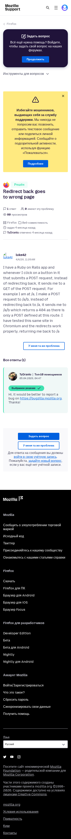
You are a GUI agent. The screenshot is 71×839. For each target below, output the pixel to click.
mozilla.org (11, 804)
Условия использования (20, 812)
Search (48, 8)
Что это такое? (14, 692)
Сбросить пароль (15, 699)
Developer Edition (17, 633)
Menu (56, 8)
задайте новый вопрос (45, 461)
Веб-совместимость (35, 222)
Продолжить (35, 59)
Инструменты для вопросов (23, 73)
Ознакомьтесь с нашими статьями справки (34, 557)
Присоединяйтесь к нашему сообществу (32, 550)
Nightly (8, 654)
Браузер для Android (19, 595)
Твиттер (9, 543)
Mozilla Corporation (18, 774)
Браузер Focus (14, 609)
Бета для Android (16, 647)
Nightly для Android (18, 662)
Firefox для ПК (14, 588)
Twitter (4, 756)
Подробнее (35, 163)
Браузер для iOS (15, 602)
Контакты (10, 833)
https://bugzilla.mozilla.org (41, 398)
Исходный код (13, 536)
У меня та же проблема (44, 346)
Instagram (19, 756)
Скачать (9, 581)
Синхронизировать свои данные (27, 707)
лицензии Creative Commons (25, 794)
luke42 (21, 255)
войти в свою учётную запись (35, 457)
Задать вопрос (38, 436)
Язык (6, 737)
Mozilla (13, 499)
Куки (6, 826)
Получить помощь (16, 714)
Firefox (11, 24)
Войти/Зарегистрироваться (23, 685)
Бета (6, 640)
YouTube (11, 756)
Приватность (12, 819)
